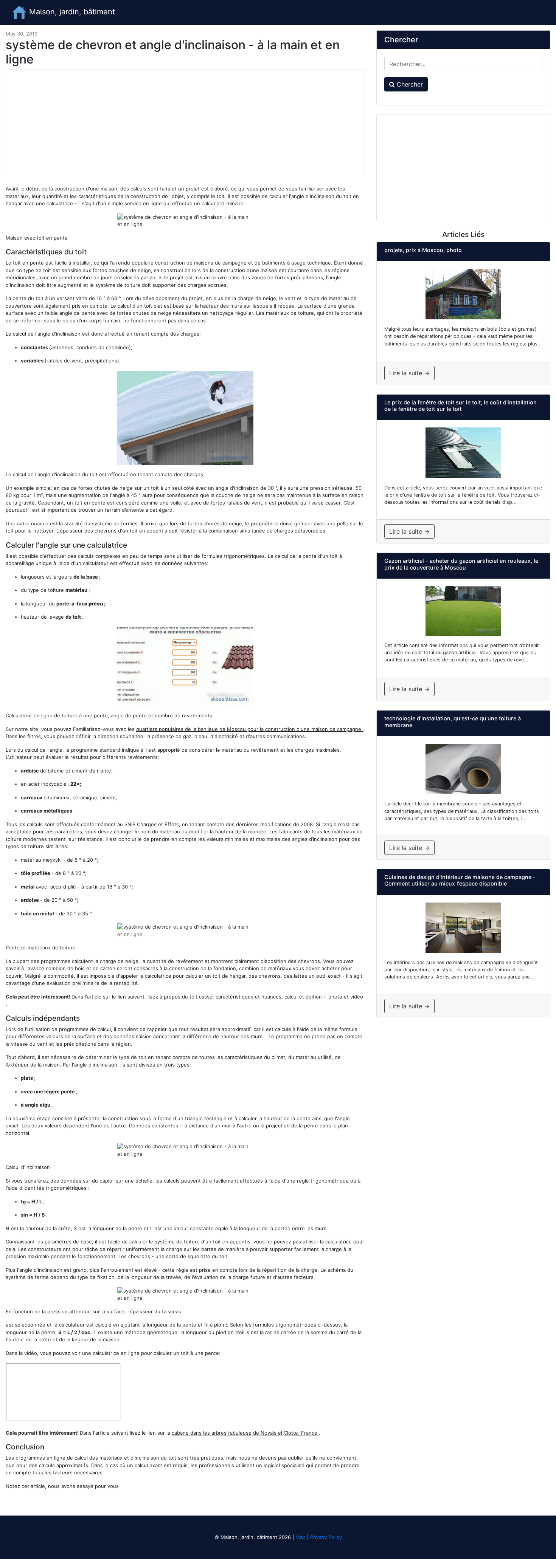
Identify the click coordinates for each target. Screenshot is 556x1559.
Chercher (409, 84)
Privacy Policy (326, 1537)
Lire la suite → (409, 373)
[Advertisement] (185, 123)
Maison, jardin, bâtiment (71, 11)
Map (300, 1537)
